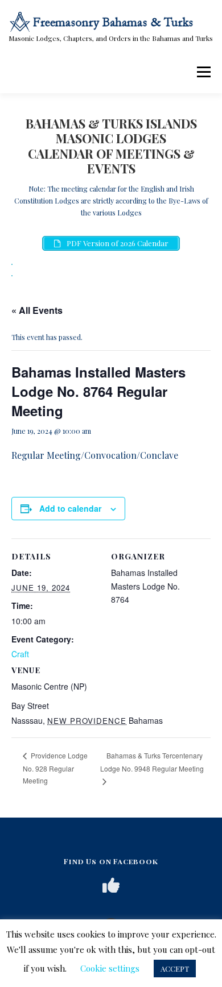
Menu (203, 71)
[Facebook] (111, 885)
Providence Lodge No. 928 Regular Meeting (55, 767)
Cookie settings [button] (109, 968)
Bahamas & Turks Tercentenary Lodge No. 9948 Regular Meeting (152, 762)
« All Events (37, 310)
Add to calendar (70, 508)
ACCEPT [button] (175, 968)
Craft (20, 654)
